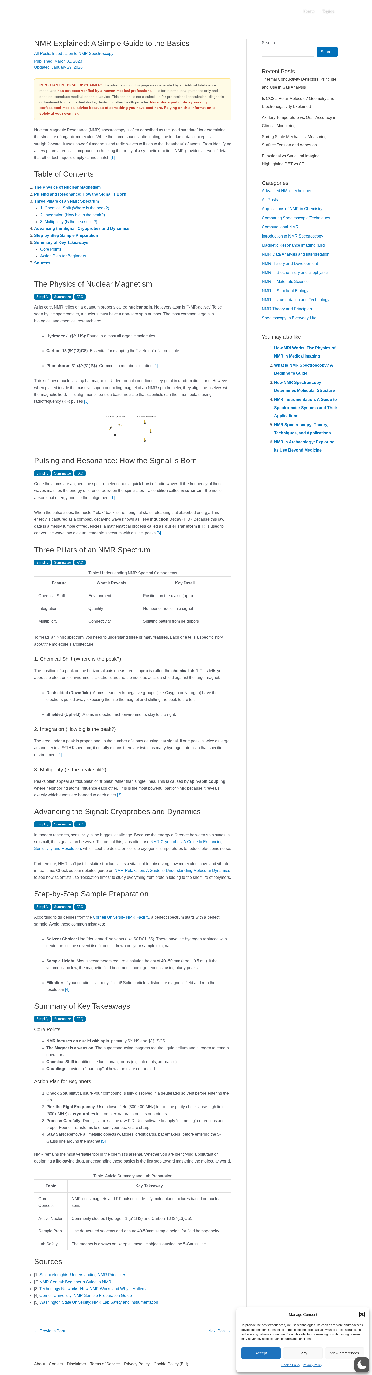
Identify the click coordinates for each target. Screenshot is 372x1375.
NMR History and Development (290, 263)
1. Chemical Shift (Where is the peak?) (74, 208)
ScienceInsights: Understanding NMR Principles (82, 1275)
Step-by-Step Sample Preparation (66, 235)
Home (308, 11)
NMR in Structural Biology (285, 291)
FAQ (80, 297)
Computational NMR (280, 227)
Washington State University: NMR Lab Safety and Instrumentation (98, 1302)
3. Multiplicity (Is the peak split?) (68, 222)
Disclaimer (76, 1364)
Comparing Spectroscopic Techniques (296, 218)
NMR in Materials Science (285, 281)
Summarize (62, 297)
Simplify (42, 297)
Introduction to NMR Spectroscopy (82, 53)
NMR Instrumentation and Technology (295, 300)
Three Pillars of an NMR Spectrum (66, 201)
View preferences (344, 1353)
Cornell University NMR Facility (121, 917)
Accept (261, 1353)
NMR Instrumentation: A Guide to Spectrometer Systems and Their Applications (305, 407)
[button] (361, 1314)
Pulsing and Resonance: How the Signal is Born (80, 194)
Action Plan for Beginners (63, 256)
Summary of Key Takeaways (61, 242)
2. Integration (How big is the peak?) (72, 215)
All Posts (42, 53)
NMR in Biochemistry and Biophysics (295, 272)
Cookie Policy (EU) (171, 1364)
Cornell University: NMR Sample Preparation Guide (85, 1295)
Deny (303, 1353)
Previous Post (50, 1331)
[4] (67, 989)
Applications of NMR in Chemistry (292, 209)
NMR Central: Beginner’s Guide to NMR (75, 1282)
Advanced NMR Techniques (287, 190)
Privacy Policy (312, 1365)
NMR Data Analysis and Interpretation (295, 254)
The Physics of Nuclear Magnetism (67, 187)
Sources (42, 263)
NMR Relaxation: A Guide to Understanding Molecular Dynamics (172, 870)
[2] (155, 366)
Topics (328, 11)
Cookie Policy (290, 1365)
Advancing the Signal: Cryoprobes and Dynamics (81, 228)
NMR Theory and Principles (287, 309)
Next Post (219, 1331)
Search (268, 43)
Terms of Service (105, 1364)
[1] (112, 157)
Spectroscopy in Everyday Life (289, 318)
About (39, 1364)
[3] (86, 401)
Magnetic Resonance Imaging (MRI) (294, 245)
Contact (56, 1364)
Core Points (50, 249)
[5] (103, 1141)
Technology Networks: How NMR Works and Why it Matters (92, 1289)
